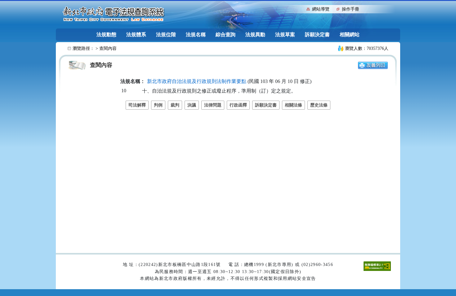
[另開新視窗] (373, 64)
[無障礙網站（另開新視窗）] (377, 265)
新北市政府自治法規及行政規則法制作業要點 (196, 81)
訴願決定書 (317, 34)
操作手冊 (350, 9)
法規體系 (136, 34)
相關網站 (350, 34)
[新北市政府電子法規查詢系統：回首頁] (113, 14)
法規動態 (106, 34)
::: (300, 8)
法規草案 (285, 34)
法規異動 (255, 34)
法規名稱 (196, 34)
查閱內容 (108, 48)
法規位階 (166, 34)
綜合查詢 (225, 34)
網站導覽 (320, 9)
